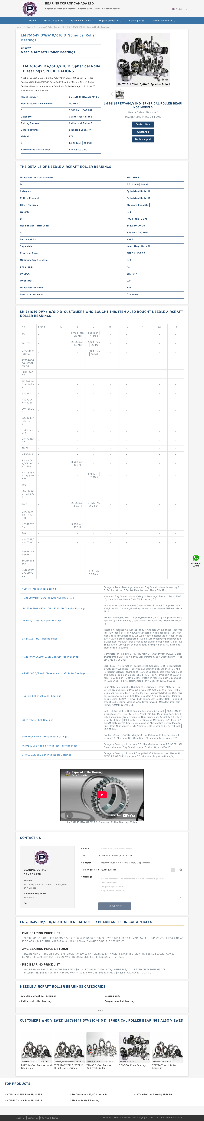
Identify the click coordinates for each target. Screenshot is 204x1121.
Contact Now (143, 124)
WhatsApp (143, 132)
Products (27, 27)
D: (22, 110)
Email (85, 849)
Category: (26, 116)
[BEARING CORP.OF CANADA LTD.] (29, 8)
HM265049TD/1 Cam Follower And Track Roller (48, 598)
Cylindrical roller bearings (165, 20)
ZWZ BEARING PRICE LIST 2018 (143, 117)
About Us (21, 1118)
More (100, 1010)
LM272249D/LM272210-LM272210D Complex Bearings (53, 608)
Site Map (44, 1118)
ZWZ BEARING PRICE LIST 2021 (45, 949)
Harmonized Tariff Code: (35, 149)
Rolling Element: (30, 123)
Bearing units (136, 20)
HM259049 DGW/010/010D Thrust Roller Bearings (51, 656)
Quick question (91, 870)
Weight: (25, 136)
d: (21, 232)
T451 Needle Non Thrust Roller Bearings (44, 736)
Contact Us (33, 1118)
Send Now (115, 906)
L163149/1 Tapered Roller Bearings (42, 620)
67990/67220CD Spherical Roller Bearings (46, 755)
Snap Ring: (26, 267)
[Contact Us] (196, 560)
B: (22, 143)
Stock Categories (53, 20)
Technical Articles (81, 20)
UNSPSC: (25, 274)
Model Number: (30, 97)
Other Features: (30, 130)
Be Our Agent (143, 139)
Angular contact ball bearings (111, 20)
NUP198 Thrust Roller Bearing (39, 588)
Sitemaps (55, 1118)
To (84, 856)
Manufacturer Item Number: (37, 103)
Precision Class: (29, 253)
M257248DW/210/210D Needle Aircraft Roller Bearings (53, 673)
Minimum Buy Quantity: (34, 260)
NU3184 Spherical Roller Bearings (41, 696)
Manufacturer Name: (32, 287)
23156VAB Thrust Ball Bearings (39, 638)
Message (86, 877)
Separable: (26, 246)
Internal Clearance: (31, 294)
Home (32, 20)
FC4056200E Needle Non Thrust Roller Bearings (50, 745)
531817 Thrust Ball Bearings (37, 720)
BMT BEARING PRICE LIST (41, 933)
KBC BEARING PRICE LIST (41, 965)
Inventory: (26, 280)
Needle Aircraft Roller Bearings (48, 27)
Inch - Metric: (28, 239)
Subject (86, 863)
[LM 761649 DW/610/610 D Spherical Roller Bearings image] (143, 60)
